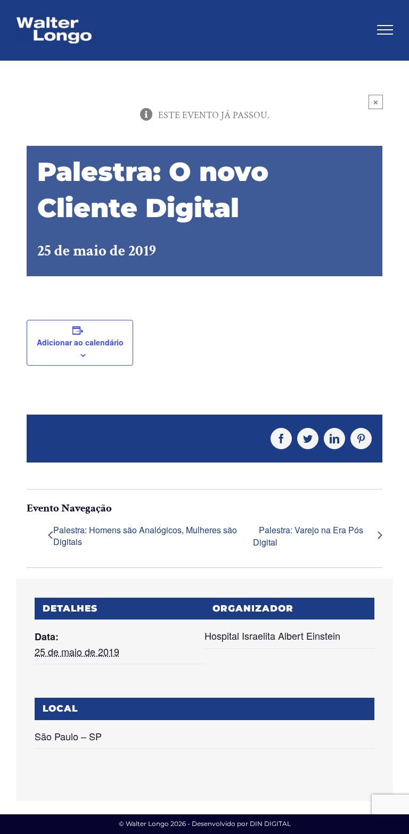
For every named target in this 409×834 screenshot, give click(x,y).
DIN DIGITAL (270, 824)
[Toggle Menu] (385, 30)
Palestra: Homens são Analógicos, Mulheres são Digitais (145, 536)
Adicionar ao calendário (80, 342)
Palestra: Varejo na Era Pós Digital (308, 536)
